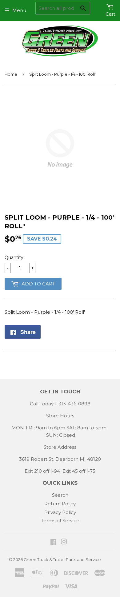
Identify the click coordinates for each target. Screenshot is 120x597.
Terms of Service (60, 520)
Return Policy (60, 504)
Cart (110, 14)
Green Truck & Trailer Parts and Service (62, 559)
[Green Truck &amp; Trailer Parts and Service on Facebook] (53, 542)
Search (60, 495)
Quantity (14, 257)
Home (11, 74)
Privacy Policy (60, 512)
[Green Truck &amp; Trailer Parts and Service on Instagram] (64, 542)
